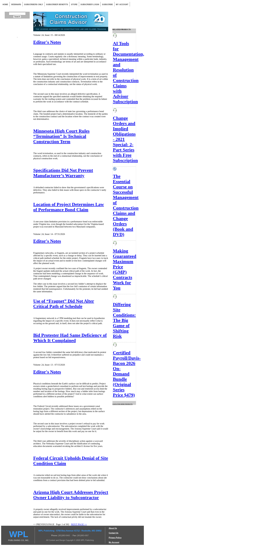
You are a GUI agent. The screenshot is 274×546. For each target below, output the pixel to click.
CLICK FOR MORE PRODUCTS (122, 404)
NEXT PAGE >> (79, 524)
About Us (113, 528)
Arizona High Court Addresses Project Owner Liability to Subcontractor (70, 495)
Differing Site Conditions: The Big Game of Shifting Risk (124, 320)
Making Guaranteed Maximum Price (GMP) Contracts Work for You (124, 269)
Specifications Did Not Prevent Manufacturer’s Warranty (63, 173)
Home (5, 4)
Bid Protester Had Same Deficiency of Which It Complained (70, 338)
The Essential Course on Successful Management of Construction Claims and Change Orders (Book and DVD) (126, 205)
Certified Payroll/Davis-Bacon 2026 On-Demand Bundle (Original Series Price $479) (127, 374)
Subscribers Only (33, 4)
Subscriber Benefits (57, 4)
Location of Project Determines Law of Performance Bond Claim (68, 207)
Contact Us (113, 533)
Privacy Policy (115, 538)
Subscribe (107, 4)
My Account (122, 4)
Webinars (16, 4)
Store (74, 4)
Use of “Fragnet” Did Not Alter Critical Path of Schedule (63, 303)
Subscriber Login (89, 4)
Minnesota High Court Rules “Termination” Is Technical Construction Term (61, 136)
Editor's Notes (47, 42)
